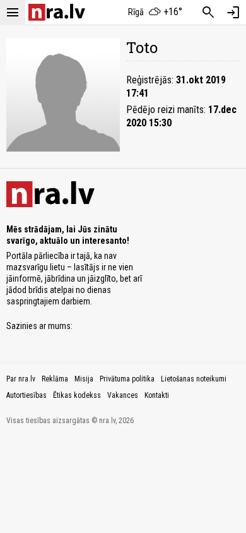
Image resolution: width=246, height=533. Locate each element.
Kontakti (156, 395)
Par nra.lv (20, 378)
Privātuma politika (127, 378)
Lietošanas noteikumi (193, 378)
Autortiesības (26, 395)
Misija (83, 378)
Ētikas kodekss (77, 395)
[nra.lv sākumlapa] (56, 12)
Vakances (122, 395)
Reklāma (55, 378)
